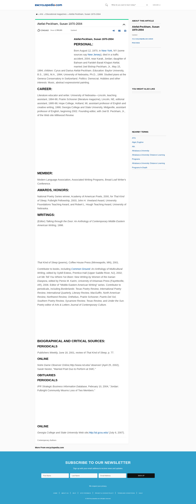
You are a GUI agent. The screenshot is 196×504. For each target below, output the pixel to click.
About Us (65, 493)
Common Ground (80, 268)
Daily (141, 493)
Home (55, 493)
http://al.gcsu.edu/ (98, 432)
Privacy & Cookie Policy (104, 493)
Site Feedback (85, 493)
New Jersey (94, 54)
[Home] (48, 5)
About (142, 39)
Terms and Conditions (126, 493)
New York (107, 50)
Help (74, 493)
